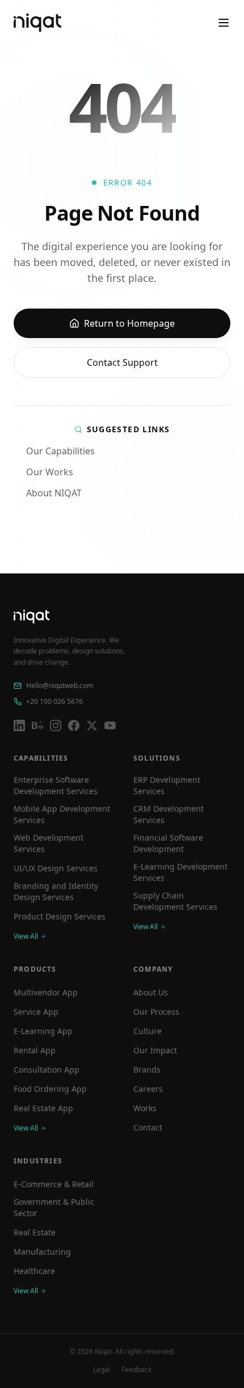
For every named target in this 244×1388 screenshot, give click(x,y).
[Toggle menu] (223, 22)
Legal (101, 1369)
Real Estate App (43, 1108)
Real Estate (35, 1232)
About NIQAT (54, 493)
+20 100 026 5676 (54, 701)
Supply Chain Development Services (175, 901)
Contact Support (122, 362)
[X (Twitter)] (92, 725)
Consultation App (46, 1069)
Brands (147, 1069)
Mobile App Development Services (62, 814)
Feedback (136, 1369)
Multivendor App (46, 992)
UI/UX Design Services (56, 868)
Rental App (35, 1050)
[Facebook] (73, 725)
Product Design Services (60, 916)
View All (26, 936)
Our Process (156, 1011)
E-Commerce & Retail (54, 1184)
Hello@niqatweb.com (59, 685)
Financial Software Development (168, 843)
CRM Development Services (168, 814)
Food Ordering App (50, 1088)
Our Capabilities (60, 451)
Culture (147, 1031)
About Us (150, 992)
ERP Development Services (166, 785)
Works (145, 1108)
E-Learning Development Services (180, 872)
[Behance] (37, 725)
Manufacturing (42, 1251)
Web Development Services (48, 843)
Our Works (49, 472)
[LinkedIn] (19, 725)
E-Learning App (43, 1031)
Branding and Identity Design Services (56, 891)
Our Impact (155, 1050)
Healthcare (34, 1270)
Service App (36, 1011)
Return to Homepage (129, 323)
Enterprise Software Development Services (56, 785)
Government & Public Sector (54, 1207)
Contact (147, 1127)
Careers (148, 1088)
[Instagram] (55, 725)
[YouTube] (110, 725)
